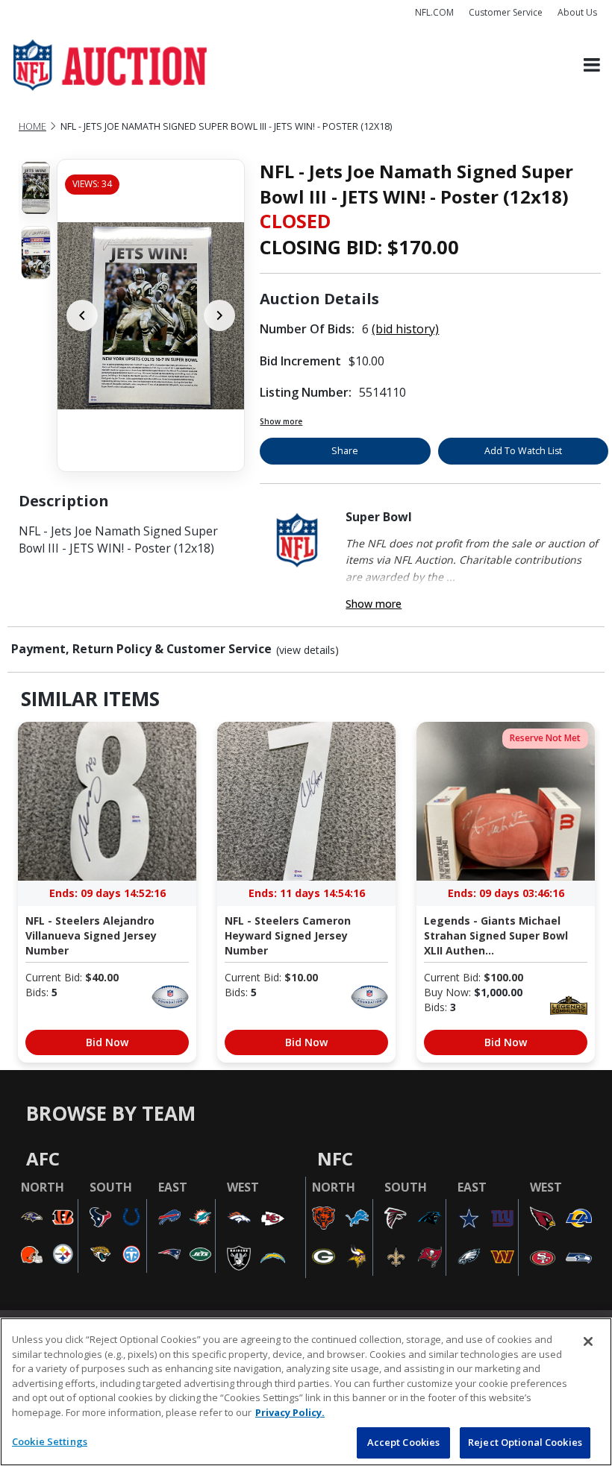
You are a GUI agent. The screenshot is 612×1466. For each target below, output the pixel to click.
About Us (577, 12)
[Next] (219, 315)
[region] (306, 1392)
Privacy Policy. (290, 1412)
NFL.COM (434, 12)
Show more (281, 421)
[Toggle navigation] (592, 65)
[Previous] (82, 315)
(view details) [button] (307, 650)
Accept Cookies (403, 1442)
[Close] (588, 1341)
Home (32, 126)
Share (344, 450)
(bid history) (405, 329)
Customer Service (506, 12)
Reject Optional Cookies (525, 1442)
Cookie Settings (49, 1441)
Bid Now (107, 1042)
